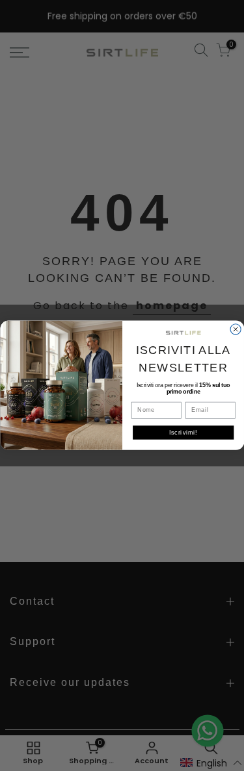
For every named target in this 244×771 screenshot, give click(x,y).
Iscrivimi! (183, 433)
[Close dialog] (235, 329)
